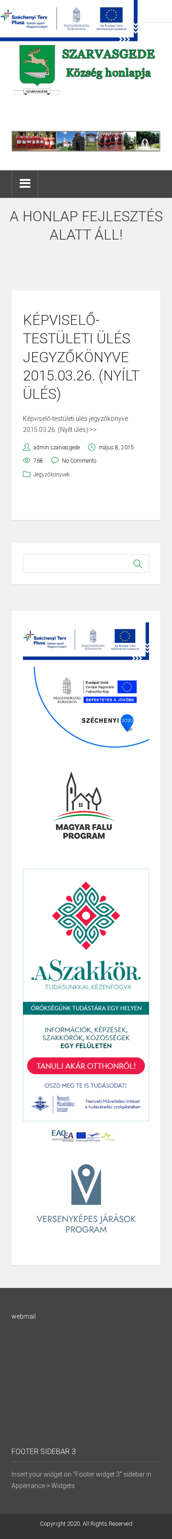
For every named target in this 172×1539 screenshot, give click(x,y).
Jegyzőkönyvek (51, 474)
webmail (23, 1316)
